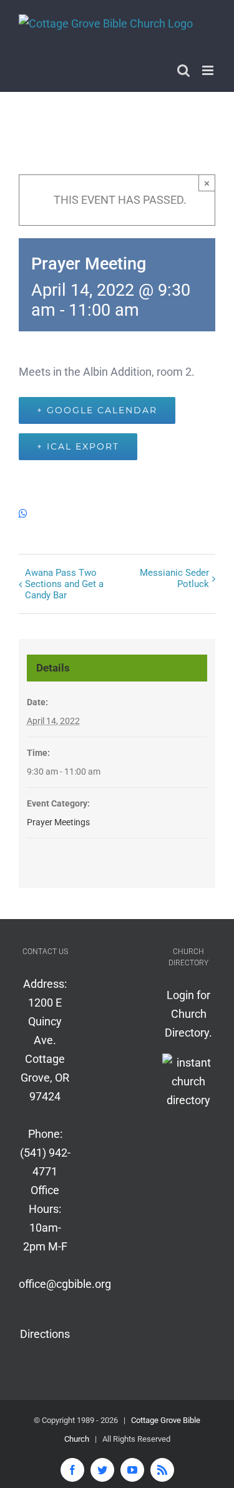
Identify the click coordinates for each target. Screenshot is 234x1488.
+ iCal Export (78, 446)
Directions (45, 1333)
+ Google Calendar (97, 410)
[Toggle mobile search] (183, 70)
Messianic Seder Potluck (174, 578)
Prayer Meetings (58, 822)
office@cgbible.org (65, 1283)
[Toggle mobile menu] (208, 70)
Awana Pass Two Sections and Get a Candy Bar (64, 584)
